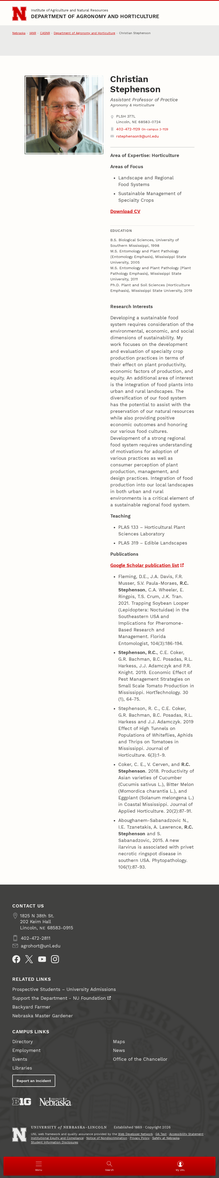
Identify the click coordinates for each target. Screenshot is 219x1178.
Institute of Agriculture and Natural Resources (69, 10)
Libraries (22, 1068)
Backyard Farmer (31, 1007)
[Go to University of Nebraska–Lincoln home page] (19, 14)
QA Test (161, 1134)
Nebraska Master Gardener (42, 1015)
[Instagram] (55, 959)
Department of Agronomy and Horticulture (95, 16)
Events (19, 1059)
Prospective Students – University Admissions (64, 989)
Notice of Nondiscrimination (106, 1138)
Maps (119, 1041)
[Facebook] (16, 959)
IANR (32, 33)
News (119, 1050)
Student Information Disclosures (54, 1142)
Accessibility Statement (186, 1134)
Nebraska (18, 33)
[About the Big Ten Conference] (21, 1102)
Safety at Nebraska (165, 1138)
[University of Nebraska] (55, 1102)
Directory (22, 1041)
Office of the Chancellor (140, 1059)
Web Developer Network (135, 1134)
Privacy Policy (140, 1138)
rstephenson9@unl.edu (137, 136)
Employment (26, 1050)
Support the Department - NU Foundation (59, 998)
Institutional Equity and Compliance (57, 1138)
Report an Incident (34, 1081)
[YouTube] (42, 959)
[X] (29, 959)
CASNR (45, 33)
